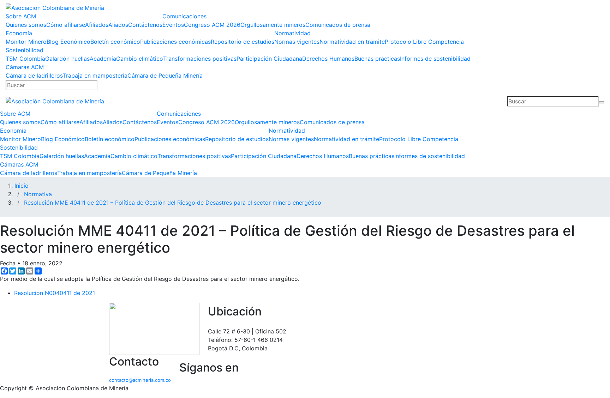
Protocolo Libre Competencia (424, 41)
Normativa (38, 194)
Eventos (173, 24)
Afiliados (96, 24)
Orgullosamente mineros (272, 24)
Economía (19, 33)
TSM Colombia (25, 58)
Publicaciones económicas (175, 41)
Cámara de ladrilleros (34, 75)
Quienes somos (26, 24)
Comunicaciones (184, 16)
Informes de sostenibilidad (435, 58)
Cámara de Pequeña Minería (165, 75)
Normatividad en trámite (352, 41)
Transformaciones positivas (200, 58)
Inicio (21, 185)
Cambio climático (139, 58)
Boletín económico (115, 41)
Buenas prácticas (377, 58)
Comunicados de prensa (337, 24)
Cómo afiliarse (65, 24)
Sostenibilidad (24, 50)
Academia (103, 58)
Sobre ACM (21, 16)
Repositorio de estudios (242, 41)
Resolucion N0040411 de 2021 (54, 292)
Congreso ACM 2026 (212, 24)
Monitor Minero (26, 41)
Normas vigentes (296, 41)
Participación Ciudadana (269, 58)
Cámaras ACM (25, 67)
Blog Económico (68, 41)
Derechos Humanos (328, 58)
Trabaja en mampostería (95, 75)
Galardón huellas (67, 58)
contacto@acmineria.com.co (140, 380)
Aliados (118, 24)
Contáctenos (145, 24)
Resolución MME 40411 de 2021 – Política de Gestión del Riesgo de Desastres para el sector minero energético (172, 202)
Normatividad (292, 33)
